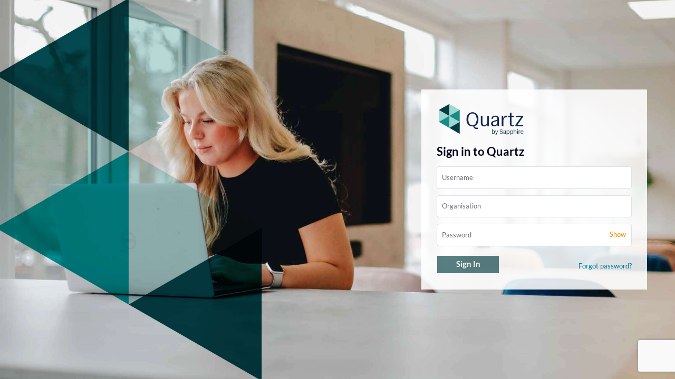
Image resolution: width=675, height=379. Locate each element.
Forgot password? (605, 266)
